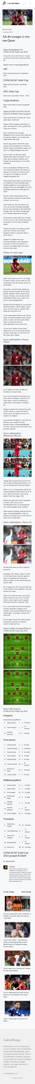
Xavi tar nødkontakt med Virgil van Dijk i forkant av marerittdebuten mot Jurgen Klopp (16, 995)
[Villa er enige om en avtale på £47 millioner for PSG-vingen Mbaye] (17, 965)
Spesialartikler (8, 29)
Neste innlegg (26, 892)
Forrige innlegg (8, 892)
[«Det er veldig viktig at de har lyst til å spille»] (17, 1015)
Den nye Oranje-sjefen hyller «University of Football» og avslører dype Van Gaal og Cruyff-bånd (17, 916)
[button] (25, 3)
